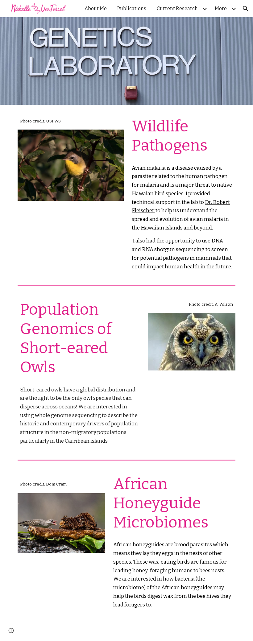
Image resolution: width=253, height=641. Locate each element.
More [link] (221, 8)
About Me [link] (96, 8)
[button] (245, 8)
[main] (71, 121)
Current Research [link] (177, 8)
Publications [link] (131, 8)
